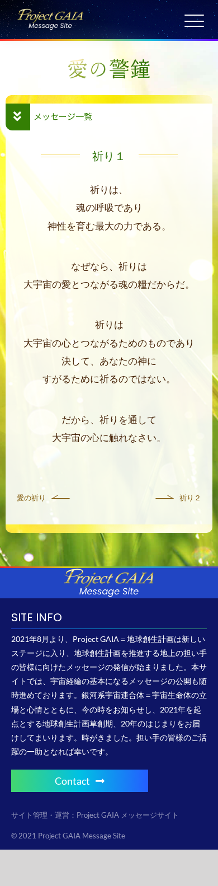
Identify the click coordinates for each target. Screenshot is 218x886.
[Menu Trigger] (194, 21)
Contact (72, 781)
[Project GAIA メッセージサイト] (50, 12)
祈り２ (190, 497)
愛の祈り (31, 497)
